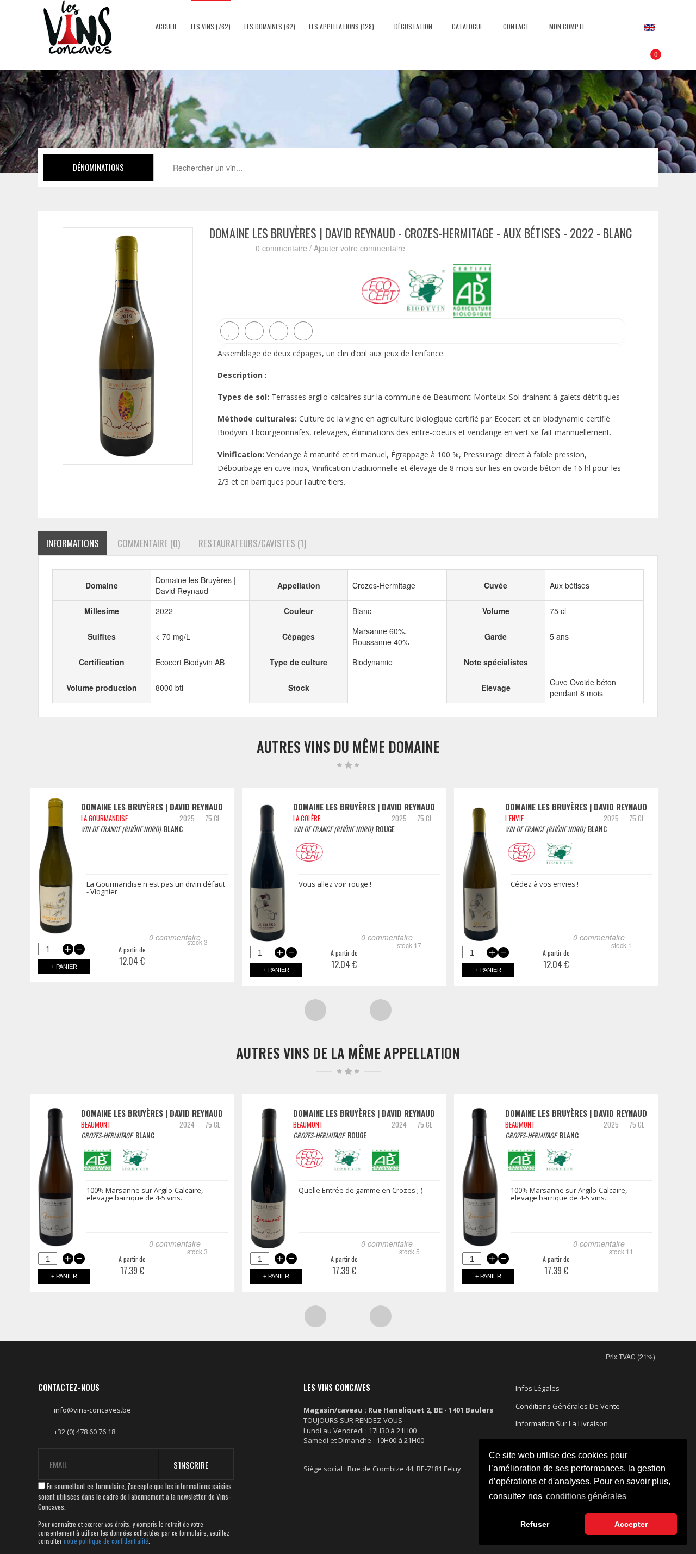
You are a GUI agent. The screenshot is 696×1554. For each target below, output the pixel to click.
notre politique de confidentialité (106, 1541)
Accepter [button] (631, 1524)
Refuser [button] (534, 1524)
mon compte (566, 26)
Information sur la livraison (561, 1423)
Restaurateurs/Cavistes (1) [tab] (252, 543)
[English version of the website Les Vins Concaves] (644, 17)
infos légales (537, 1388)
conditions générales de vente (567, 1406)
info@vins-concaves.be (92, 1410)
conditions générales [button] (586, 1496)
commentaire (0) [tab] (148, 543)
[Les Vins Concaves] (78, 27)
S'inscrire (190, 1465)
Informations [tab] (72, 543)
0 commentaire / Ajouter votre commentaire (330, 248)
